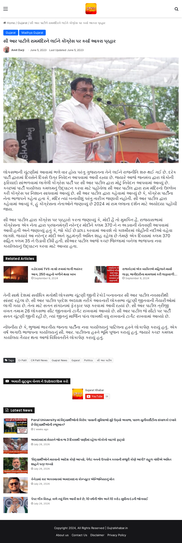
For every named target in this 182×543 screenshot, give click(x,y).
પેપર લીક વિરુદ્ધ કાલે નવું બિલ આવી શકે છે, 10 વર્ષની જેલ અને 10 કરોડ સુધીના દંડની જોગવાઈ (89, 499)
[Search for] (176, 10)
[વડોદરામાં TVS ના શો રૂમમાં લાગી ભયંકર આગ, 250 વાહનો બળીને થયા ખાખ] (16, 274)
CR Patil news (39, 360)
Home (10, 23)
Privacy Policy (116, 535)
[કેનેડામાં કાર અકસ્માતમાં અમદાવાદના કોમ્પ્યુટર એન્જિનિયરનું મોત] (15, 485)
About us (62, 535)
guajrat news (59, 360)
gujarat (75, 360)
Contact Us (79, 535)
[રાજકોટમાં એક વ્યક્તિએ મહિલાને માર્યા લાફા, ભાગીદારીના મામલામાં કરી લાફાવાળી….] (107, 274)
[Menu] (5, 10)
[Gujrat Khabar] (91, 8)
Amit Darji (17, 50)
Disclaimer (97, 535)
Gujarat (23, 23)
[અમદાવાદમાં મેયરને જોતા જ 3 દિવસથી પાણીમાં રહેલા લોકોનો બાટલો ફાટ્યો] (15, 445)
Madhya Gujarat (32, 32)
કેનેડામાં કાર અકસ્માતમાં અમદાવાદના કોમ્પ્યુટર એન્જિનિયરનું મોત (72, 479)
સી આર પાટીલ (104, 360)
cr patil (22, 360)
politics (88, 360)
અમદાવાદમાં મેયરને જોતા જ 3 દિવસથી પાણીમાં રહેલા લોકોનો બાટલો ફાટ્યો (78, 439)
